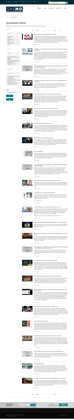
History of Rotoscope (38, 151)
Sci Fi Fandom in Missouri (39, 363)
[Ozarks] (13, 41)
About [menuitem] (9, 1)
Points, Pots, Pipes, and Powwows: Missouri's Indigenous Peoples (47, 180)
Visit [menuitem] (27, 1)
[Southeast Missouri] (13, 42)
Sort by (8, 90)
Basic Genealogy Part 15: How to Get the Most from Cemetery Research (48, 351)
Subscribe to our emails (9, 405)
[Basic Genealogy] (13, 77)
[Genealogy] (13, 64)
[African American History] (13, 56)
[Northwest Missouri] (13, 40)
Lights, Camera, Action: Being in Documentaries (43, 137)
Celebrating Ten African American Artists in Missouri (44, 192)
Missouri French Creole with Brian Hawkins (42, 123)
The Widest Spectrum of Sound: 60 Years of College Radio (45, 306)
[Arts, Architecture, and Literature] (13, 57)
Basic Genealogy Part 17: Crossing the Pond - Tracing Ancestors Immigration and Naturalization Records (50, 165)
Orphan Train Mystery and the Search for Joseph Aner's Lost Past (47, 206)
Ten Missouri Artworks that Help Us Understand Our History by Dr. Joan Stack (50, 378)
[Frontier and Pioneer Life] (13, 63)
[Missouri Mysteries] (13, 81)
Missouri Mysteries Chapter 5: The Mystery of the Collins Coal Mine (47, 94)
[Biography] (13, 58)
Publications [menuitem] (51, 8)
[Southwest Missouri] (13, 43)
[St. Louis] (13, 44)
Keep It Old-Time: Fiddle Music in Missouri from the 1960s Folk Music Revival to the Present (50, 234)
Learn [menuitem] (45, 8)
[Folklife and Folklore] (13, 62)
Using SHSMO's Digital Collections (41, 321)
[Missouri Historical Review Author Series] (13, 80)
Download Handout (37, 200)
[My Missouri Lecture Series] (13, 82)
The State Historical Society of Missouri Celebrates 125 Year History (48, 335)
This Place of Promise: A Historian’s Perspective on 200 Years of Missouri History (50, 222)
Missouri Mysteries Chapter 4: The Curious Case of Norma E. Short (47, 276)
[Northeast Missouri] (13, 39)
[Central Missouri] (13, 36)
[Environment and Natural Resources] (13, 60)
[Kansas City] (13, 37)
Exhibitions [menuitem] (58, 8)
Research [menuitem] (39, 8)
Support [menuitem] (15, 1)
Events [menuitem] (65, 8)
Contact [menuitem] (34, 1)
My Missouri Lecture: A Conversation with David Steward (45, 260)
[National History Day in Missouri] (13, 83)
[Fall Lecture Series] (13, 78)
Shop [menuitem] (22, 1)
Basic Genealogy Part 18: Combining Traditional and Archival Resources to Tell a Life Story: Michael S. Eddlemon (51, 66)
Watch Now (36, 44)
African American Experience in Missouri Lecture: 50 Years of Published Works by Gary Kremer (50, 81)
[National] (13, 38)
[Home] (14, 8)
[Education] (13, 59)
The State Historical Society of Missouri (14, 12)
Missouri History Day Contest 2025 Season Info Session (45, 34)
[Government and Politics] (13, 65)
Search (49, 1)
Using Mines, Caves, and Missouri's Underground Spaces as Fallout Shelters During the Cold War (50, 49)
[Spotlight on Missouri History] (13, 84)
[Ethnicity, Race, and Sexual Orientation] (13, 61)
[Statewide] (13, 45)
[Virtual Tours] (13, 85)
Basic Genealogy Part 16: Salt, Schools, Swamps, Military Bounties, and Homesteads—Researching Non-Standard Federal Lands (51, 247)
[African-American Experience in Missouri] (13, 76)
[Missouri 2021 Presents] (13, 79)
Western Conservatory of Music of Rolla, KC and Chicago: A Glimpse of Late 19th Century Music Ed (50, 290)
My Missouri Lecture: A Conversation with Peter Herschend (46, 108)
